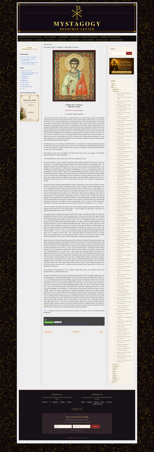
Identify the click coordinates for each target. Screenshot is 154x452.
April (115, 375)
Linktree (69, 402)
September (116, 366)
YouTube (62, 402)
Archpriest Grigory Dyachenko (64, 324)
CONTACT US (77, 409)
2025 (113, 85)
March (115, 377)
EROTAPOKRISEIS (63, 37)
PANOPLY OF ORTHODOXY (26, 40)
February (116, 378)
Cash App (109, 402)
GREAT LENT (25, 82)
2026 (113, 84)
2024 (113, 87)
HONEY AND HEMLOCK (50, 37)
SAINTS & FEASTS (27, 71)
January (116, 380)
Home (101, 331)
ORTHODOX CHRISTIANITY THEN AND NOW (30, 37)
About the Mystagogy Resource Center (29, 48)
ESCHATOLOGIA (50, 40)
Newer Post (48, 331)
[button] (4, 445)
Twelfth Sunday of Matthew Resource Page (28, 59)
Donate (83, 402)
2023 (113, 382)
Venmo (102, 402)
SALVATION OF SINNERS (87, 40)
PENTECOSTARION (27, 86)
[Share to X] (58, 322)
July (114, 369)
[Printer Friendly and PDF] (48, 322)
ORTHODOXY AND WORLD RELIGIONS (110, 37)
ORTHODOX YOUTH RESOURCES (89, 37)
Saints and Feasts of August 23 (29, 57)
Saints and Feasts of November (82, 324)
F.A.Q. (23, 88)
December (116, 89)
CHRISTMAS (25, 76)
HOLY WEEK (25, 84)
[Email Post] (45, 320)
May (114, 373)
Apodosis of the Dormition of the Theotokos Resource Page (30, 63)
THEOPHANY (25, 78)
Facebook (44, 402)
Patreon (96, 402)
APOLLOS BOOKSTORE (116, 40)
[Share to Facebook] (59, 322)
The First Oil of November (122, 217)
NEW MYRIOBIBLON (73, 40)
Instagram (55, 402)
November (116, 91)
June (115, 371)
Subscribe (89, 402)
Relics (73, 324)
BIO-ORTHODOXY (39, 40)
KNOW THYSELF (74, 37)
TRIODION (24, 80)
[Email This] (55, 322)
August (115, 368)
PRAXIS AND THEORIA (102, 40)
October (115, 364)
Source (45, 310)
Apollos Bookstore (97, 404)
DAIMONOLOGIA (61, 40)
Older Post (76, 331)
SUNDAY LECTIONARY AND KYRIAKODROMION (29, 73)
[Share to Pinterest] (61, 322)
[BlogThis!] (56, 322)
